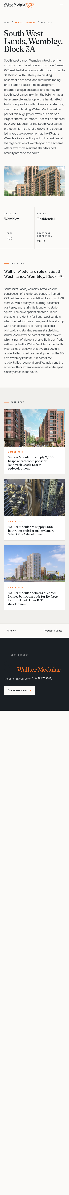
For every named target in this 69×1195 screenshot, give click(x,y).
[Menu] (61, 5)
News (7, 22)
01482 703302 (43, 678)
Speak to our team (18, 690)
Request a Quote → (54, 630)
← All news (10, 630)
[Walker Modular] (19, 5)
